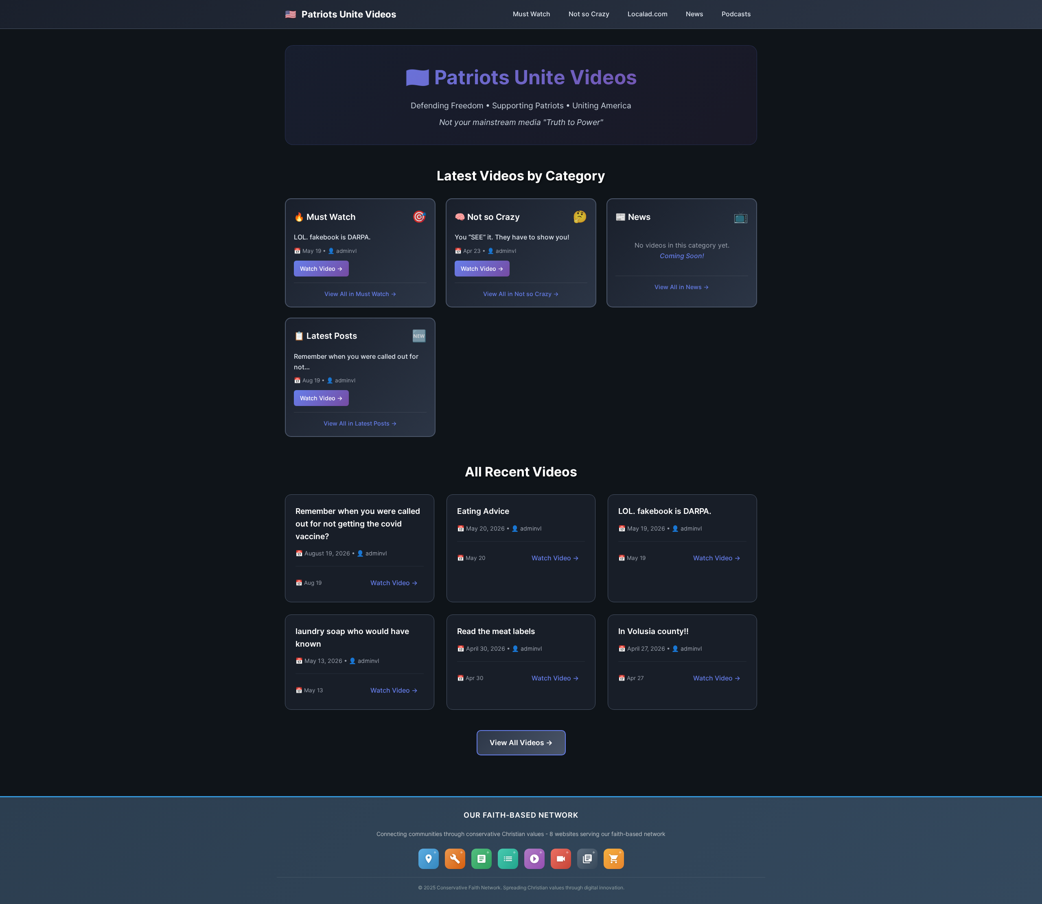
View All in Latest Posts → (360, 423)
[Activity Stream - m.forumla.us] (508, 859)
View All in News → (682, 286)
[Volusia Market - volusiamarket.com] (614, 859)
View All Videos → (521, 742)
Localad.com (648, 14)
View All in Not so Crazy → (521, 293)
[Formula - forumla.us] (481, 859)
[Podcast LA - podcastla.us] (534, 859)
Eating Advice (483, 511)
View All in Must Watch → (360, 293)
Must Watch (531, 14)
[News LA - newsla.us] (587, 859)
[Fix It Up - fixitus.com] (455, 859)
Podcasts (736, 14)
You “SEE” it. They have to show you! (512, 237)
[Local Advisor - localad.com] (428, 859)
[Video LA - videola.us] (561, 859)
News (694, 14)
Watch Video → (321, 268)
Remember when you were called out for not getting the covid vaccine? (358, 523)
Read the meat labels (496, 631)
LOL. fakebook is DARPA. (332, 237)
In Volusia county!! (653, 631)
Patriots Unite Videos (340, 14)
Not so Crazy (589, 14)
